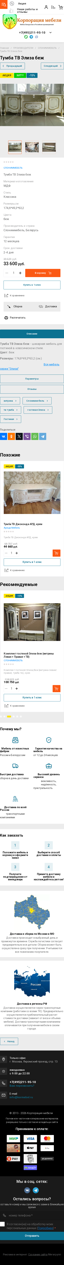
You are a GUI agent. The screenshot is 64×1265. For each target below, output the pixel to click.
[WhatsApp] (34, 436)
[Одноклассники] (11, 436)
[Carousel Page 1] (1, 716)
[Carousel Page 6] (21, 716)
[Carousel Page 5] (17, 716)
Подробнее (45, 1228)
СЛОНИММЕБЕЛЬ (47, 48)
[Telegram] (42, 436)
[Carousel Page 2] (4, 716)
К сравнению (17, 295)
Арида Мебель (12, 527)
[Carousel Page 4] (14, 716)
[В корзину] (56, 553)
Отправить (32, 1235)
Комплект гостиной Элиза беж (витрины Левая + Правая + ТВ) (29, 655)
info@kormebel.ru (21, 1097)
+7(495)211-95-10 (32, 32)
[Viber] (27, 436)
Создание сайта (37, 1254)
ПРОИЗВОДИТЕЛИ (23, 48)
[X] (19, 436)
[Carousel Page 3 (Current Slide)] (9, 716)
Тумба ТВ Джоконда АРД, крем (23, 524)
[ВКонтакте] (3, 436)
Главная (4, 48)
